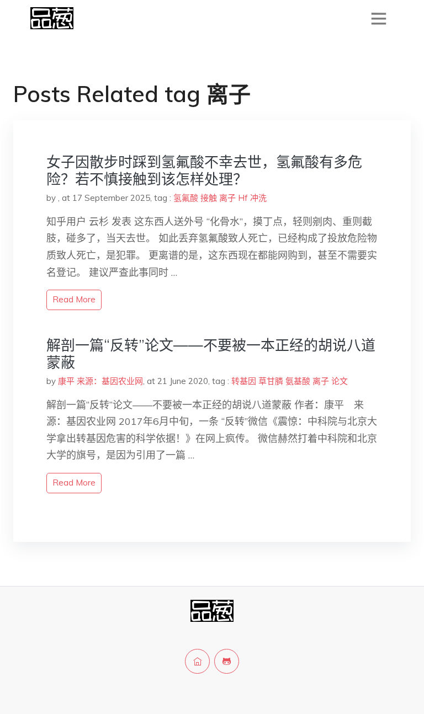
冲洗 (258, 198)
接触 (208, 198)
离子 (227, 198)
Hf (243, 198)
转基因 (243, 381)
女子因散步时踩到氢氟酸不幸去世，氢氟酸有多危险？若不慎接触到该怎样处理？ (204, 170)
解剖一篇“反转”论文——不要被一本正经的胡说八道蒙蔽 (210, 353)
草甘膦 (270, 381)
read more (74, 299)
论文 (339, 381)
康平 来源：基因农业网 (100, 381)
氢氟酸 (185, 198)
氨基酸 (297, 381)
